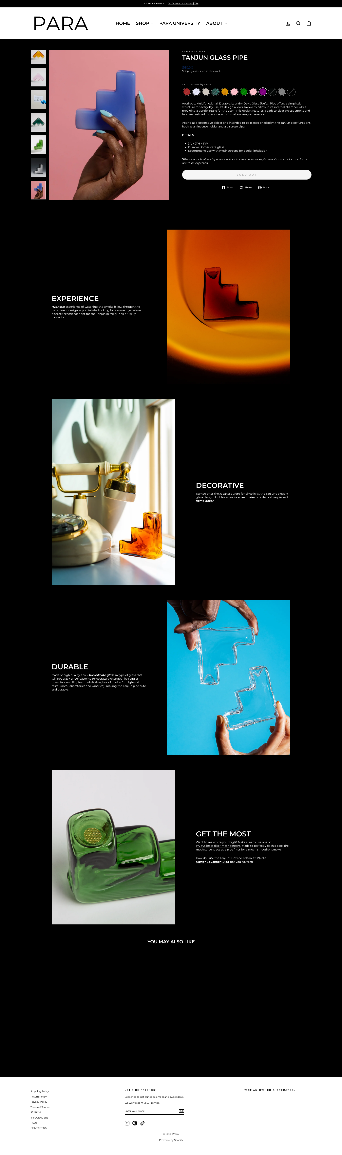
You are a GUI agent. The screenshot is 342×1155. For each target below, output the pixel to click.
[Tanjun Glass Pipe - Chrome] (93, 1053)
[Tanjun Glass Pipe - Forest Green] (66, 1053)
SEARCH (35, 1112)
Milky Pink (253, 92)
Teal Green (215, 92)
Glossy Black (272, 92)
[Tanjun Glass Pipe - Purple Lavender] (40, 1053)
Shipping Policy (39, 1091)
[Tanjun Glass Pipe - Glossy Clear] (45, 1053)
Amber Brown (187, 92)
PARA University (179, 23)
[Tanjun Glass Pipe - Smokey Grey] (88, 1053)
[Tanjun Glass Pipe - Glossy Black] (83, 1053)
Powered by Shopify (171, 1140)
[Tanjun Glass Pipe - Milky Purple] (77, 1053)
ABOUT (215, 23)
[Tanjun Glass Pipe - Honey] (56, 1053)
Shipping (187, 71)
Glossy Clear (206, 92)
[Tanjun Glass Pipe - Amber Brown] (34, 1053)
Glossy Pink (234, 92)
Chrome (291, 92)
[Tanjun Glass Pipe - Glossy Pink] (61, 1053)
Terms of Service (40, 1107)
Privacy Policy (38, 1101)
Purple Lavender (196, 92)
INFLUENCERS (39, 1117)
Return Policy (38, 1096)
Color (196, 84)
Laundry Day (194, 51)
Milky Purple (263, 92)
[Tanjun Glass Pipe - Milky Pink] (72, 1053)
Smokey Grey (282, 92)
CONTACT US (38, 1127)
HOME (123, 23)
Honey (225, 92)
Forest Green (244, 92)
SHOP (143, 23)
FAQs (33, 1122)
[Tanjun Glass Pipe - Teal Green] (50, 1053)
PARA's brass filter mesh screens (218, 846)
